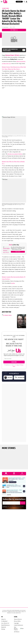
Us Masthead (4, 621)
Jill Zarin (16, 55)
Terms (18, 364)
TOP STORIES (13, 30)
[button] (24, 1)
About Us (3, 619)
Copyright (16, 623)
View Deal (18, 251)
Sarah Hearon (5, 27)
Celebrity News (5, 8)
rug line (13, 283)
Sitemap (3, 629)
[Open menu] (1, 1)
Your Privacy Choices (16, 628)
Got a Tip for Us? (5, 623)
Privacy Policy (17, 621)
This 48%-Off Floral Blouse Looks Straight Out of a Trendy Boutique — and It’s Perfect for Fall (18, 248)
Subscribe (19, 1)
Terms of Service (18, 619)
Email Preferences (5, 625)
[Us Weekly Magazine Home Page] (5, 1)
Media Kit (3, 627)
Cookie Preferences (18, 625)
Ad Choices (16, 631)
